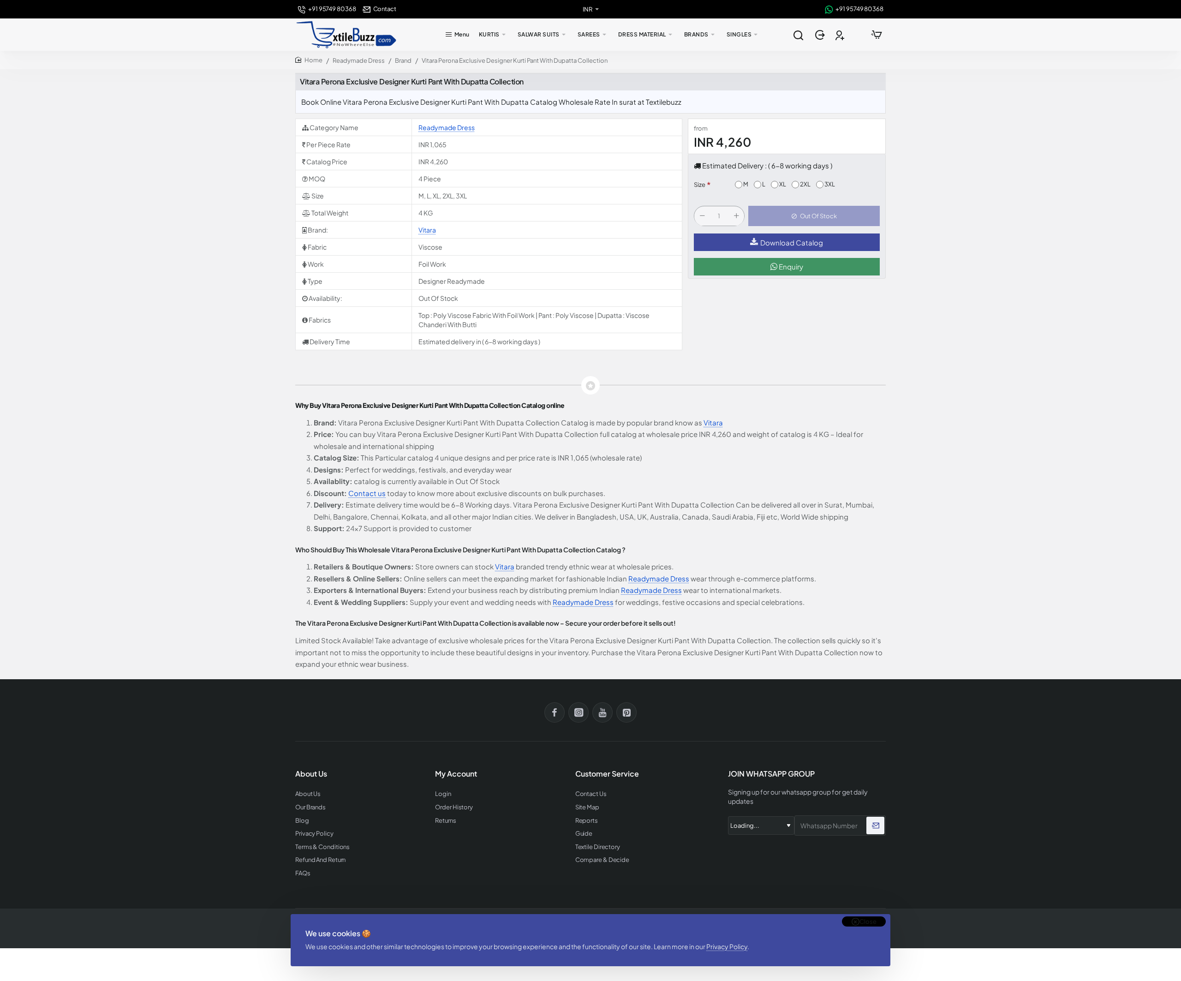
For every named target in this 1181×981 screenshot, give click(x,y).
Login (443, 793)
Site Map (587, 807)
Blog (302, 820)
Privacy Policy (726, 946)
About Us (308, 793)
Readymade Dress (359, 60)
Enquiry (790, 267)
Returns (445, 820)
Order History (454, 807)
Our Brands (310, 807)
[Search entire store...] (798, 34)
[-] (702, 216)
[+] (736, 216)
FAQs (302, 873)
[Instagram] (578, 712)
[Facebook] (554, 712)
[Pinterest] (626, 712)
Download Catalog (791, 242)
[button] (814, 216)
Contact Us (591, 793)
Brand (403, 60)
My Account (456, 773)
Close (868, 921)
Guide (584, 833)
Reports (586, 820)
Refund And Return (320, 859)
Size (699, 185)
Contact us (367, 493)
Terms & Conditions (322, 846)
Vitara (427, 230)
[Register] (841, 34)
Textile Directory (597, 846)
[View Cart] (876, 34)
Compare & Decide (602, 859)
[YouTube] (602, 712)
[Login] (821, 34)
